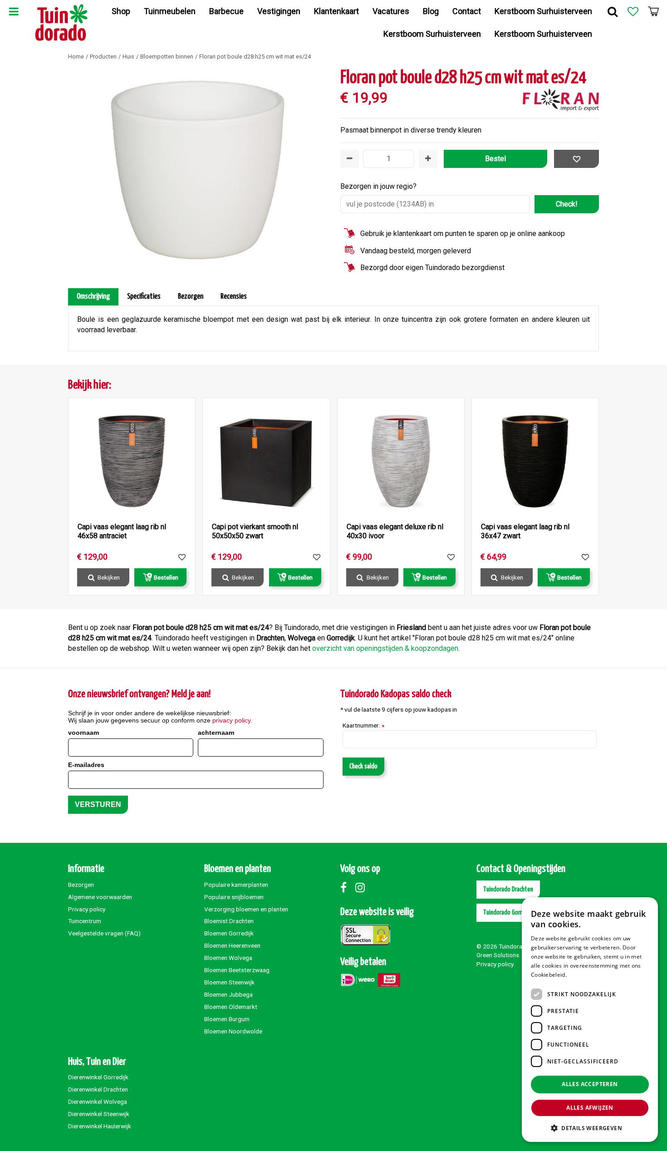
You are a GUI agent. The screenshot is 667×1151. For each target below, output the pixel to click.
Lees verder (583, 975)
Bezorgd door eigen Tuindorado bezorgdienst (432, 267)
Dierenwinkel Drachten (98, 1089)
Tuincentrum (84, 921)
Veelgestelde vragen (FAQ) (104, 933)
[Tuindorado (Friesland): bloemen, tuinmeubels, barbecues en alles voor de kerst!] (61, 22)
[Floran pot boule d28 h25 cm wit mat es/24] (197, 170)
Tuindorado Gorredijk (508, 912)
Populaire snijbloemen (234, 896)
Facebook (347, 887)
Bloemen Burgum (227, 1019)
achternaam (216, 732)
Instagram (362, 887)
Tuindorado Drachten (508, 889)
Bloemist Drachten (229, 921)
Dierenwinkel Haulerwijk (99, 1126)
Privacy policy (86, 909)
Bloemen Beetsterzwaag (237, 970)
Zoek (612, 11)
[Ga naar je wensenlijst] (633, 11)
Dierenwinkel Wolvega (97, 1101)
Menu (13, 11)
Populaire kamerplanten (236, 884)
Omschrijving (93, 296)
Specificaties (144, 296)
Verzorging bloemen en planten (246, 909)
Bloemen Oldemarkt (230, 1006)
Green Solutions (497, 955)
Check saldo (363, 766)
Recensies (234, 296)
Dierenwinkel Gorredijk (98, 1077)
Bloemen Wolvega (228, 957)
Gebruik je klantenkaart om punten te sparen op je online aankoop (462, 233)
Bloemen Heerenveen (232, 945)
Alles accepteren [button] (590, 1084)
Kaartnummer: (363, 726)
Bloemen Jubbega (228, 994)
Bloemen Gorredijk (229, 933)
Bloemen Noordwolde (233, 1031)
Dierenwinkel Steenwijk (98, 1113)
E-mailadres (86, 764)
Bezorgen (190, 296)
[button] (590, 1127)
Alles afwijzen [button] (589, 1108)
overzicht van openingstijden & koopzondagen (385, 648)
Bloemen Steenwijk (229, 982)
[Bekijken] (653, 11)
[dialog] (590, 1019)
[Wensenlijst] (633, 11)
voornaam (83, 732)
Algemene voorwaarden (100, 896)
